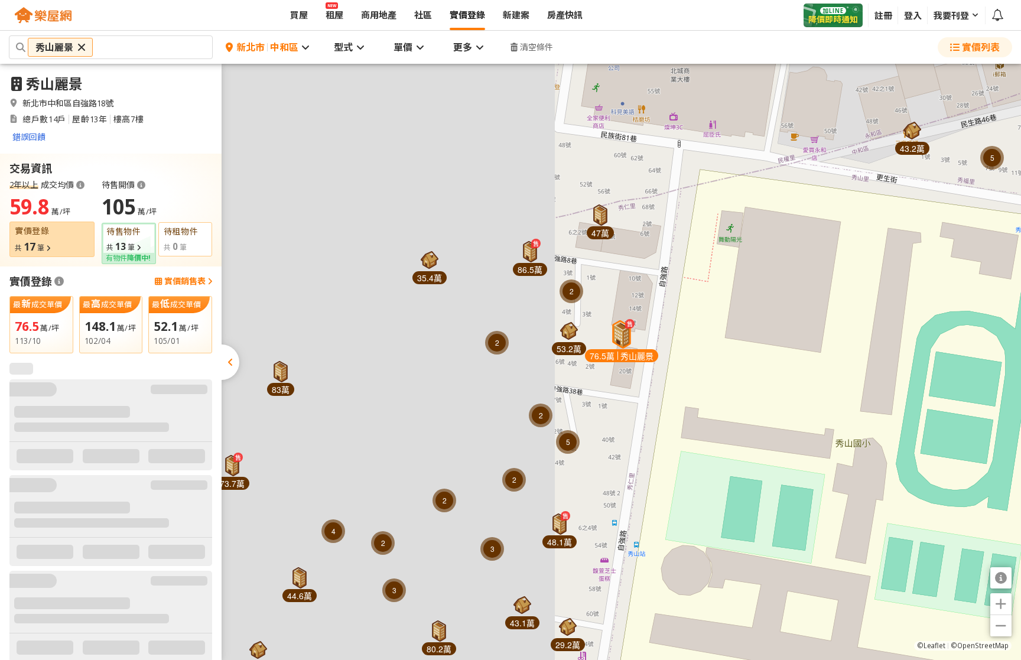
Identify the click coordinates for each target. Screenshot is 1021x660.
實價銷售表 (185, 281)
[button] (912, 134)
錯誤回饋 (28, 136)
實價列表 (981, 47)
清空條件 (536, 47)
